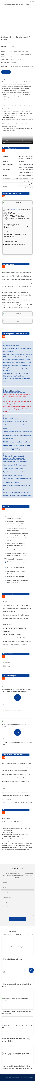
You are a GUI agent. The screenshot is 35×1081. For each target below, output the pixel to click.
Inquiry (6, 72)
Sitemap (22, 1077)
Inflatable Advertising (7, 934)
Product (30, 934)
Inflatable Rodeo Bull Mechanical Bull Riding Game (17, 985)
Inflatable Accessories (21, 934)
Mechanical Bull (15, 209)
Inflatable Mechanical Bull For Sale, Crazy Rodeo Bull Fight (16, 1040)
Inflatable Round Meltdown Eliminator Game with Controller (16, 1013)
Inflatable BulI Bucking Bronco (12, 959)
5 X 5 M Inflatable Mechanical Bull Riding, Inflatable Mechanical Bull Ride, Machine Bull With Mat (17, 1067)
